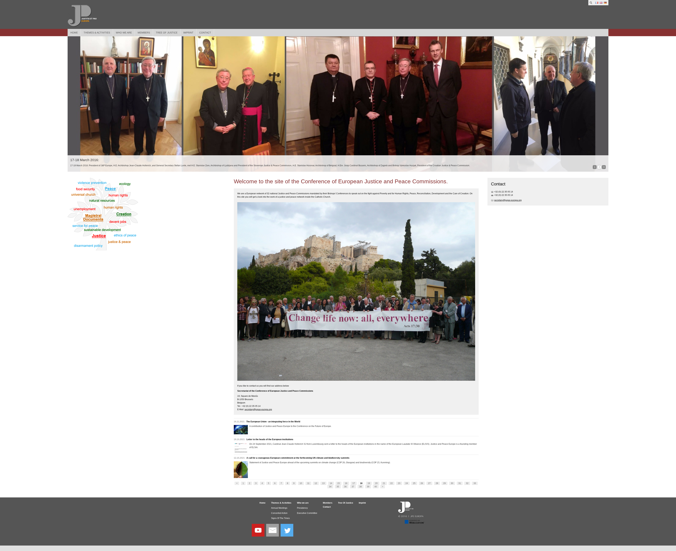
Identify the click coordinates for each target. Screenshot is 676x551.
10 (301, 483)
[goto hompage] (82, 16)
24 (406, 483)
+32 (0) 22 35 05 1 (503, 192)
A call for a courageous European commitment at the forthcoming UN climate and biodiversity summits (297, 458)
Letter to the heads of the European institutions (269, 439)
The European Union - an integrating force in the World (273, 421)
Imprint (188, 32)
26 (422, 483)
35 (338, 486)
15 (338, 483)
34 (330, 486)
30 (452, 483)
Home (74, 32)
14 (331, 483)
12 (316, 483)
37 (353, 486)
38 (360, 486)
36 (345, 486)
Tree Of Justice (166, 32)
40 (375, 486)
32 (467, 483)
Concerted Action (279, 513)
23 (399, 483)
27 (429, 483)
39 (368, 486)
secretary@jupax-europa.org (258, 409)
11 (308, 483)
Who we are (124, 32)
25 (414, 483)
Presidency (302, 508)
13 (323, 483)
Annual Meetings (279, 508)
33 (475, 483)
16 (346, 483)
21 (384, 483)
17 (353, 483)
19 (369, 483)
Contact (205, 32)
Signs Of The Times (280, 518)
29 (444, 483)
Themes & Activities (97, 32)
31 (459, 483)
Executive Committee (307, 513)
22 (391, 483)
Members (144, 32)
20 (376, 483)
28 (437, 483)
